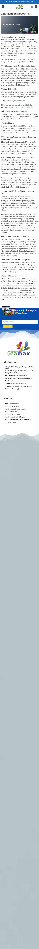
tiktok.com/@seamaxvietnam (20, 389)
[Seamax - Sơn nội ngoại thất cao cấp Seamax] (19, 7)
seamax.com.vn (7, 39)
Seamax (4, 59)
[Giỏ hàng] (32, 7)
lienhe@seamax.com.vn (16, 101)
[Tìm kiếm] (36, 6)
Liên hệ (22, 105)
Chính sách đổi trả (11, 411)
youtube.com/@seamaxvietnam (21, 386)
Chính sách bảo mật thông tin (15, 417)
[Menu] (3, 6)
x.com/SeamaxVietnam (18, 383)
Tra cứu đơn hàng (11, 422)
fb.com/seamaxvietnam (19, 381)
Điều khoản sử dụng (12, 403)
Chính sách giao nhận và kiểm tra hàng (17, 419)
